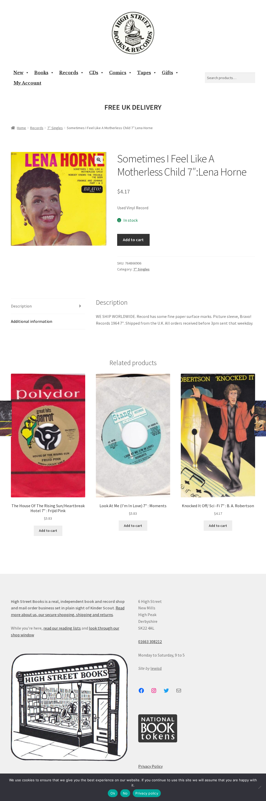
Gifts (167, 72)
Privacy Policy (150, 766)
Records (68, 72)
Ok (112, 793)
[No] (259, 787)
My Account (27, 83)
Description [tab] (21, 306)
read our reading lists (62, 628)
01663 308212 (150, 641)
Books (41, 72)
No (125, 793)
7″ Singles (55, 128)
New (18, 72)
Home (21, 128)
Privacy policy (146, 793)
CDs (93, 72)
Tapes (144, 72)
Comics (117, 72)
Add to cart (133, 239)
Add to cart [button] (48, 530)
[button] (99, 160)
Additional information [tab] (31, 321)
